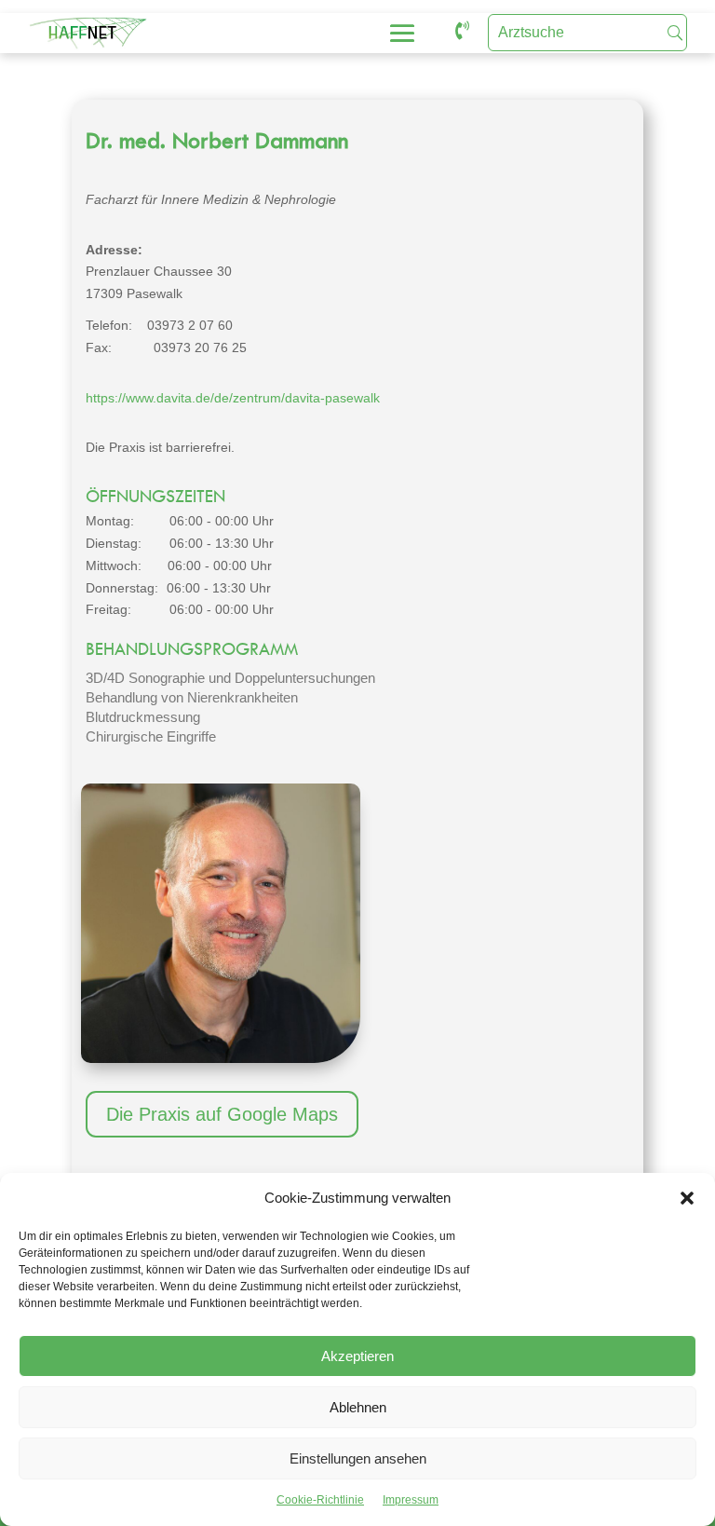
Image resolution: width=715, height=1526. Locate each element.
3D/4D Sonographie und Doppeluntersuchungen (230, 678)
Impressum (410, 1499)
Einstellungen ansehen (358, 1458)
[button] (687, 1198)
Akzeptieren (357, 1356)
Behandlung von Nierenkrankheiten (192, 697)
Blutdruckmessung (143, 717)
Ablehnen (358, 1407)
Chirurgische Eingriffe (151, 736)
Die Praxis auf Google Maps (222, 1114)
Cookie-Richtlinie (320, 1499)
